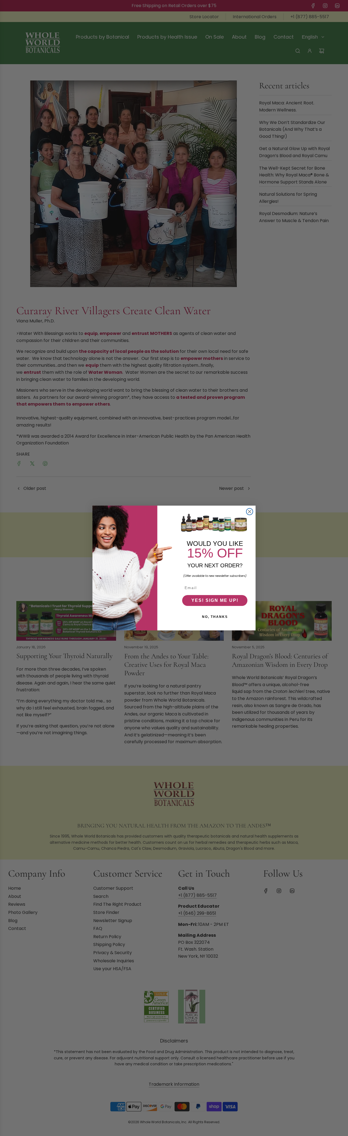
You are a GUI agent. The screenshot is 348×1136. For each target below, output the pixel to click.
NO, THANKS (215, 617)
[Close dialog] (249, 511)
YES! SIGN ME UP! (214, 600)
